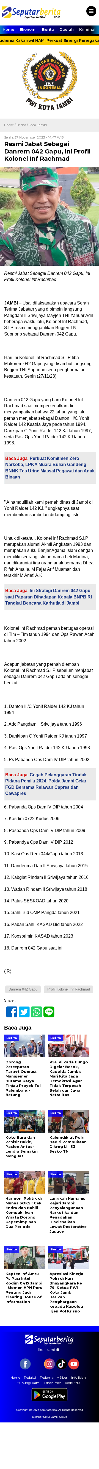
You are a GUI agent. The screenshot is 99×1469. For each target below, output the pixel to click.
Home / (10, 125)
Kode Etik (72, 1383)
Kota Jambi (38, 125)
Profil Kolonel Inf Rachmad (68, 989)
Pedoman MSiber (53, 1377)
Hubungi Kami (28, 1383)
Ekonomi (28, 29)
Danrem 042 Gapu (23, 989)
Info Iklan (78, 1377)
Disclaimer (52, 1383)
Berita (48, 29)
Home (8, 29)
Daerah (66, 29)
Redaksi (30, 1377)
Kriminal (87, 29)
